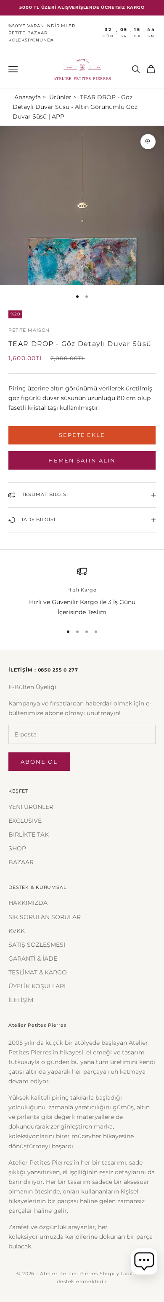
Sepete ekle (82, 434)
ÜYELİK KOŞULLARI (37, 986)
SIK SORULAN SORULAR (44, 917)
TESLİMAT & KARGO (37, 972)
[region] (82, 591)
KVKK (16, 931)
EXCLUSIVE (25, 820)
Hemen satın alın (82, 460)
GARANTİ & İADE (32, 958)
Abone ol (39, 761)
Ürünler (60, 97)
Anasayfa (27, 97)
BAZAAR (21, 862)
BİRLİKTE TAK (28, 834)
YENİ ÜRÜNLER (30, 807)
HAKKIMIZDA (28, 903)
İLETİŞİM (20, 1000)
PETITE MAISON (29, 330)
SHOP (17, 848)
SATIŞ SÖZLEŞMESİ (36, 944)
